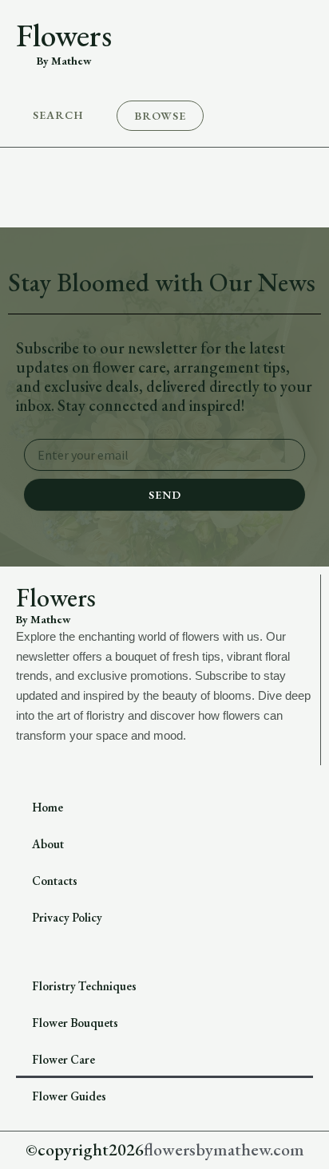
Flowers (64, 35)
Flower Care (63, 1059)
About (48, 843)
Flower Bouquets (75, 1022)
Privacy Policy (67, 917)
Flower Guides (69, 1096)
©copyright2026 (85, 1149)
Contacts (54, 880)
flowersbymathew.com (224, 1149)
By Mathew (64, 60)
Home (47, 807)
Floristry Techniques (84, 985)
